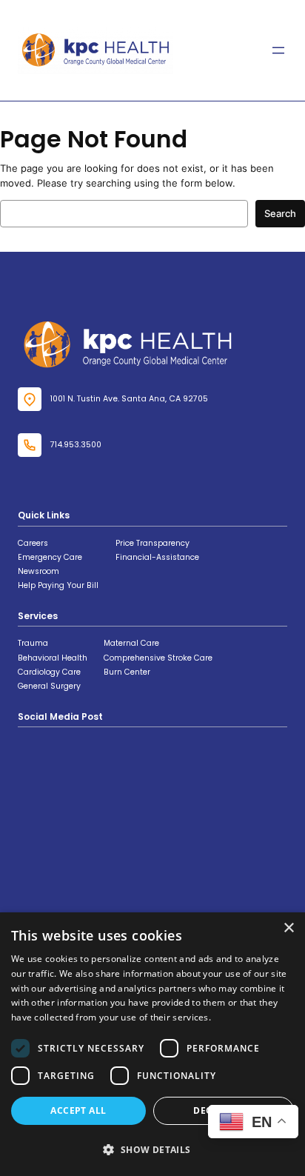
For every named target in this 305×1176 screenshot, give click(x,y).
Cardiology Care (49, 672)
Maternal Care (131, 643)
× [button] (288, 928)
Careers (33, 543)
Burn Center (127, 672)
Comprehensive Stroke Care (158, 658)
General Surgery (49, 686)
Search (280, 213)
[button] (152, 1149)
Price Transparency (152, 543)
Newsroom (38, 571)
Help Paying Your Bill (58, 585)
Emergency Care (50, 557)
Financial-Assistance (157, 557)
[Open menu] (278, 50)
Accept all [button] (78, 1110)
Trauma (33, 643)
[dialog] (152, 1044)
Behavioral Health (52, 658)
